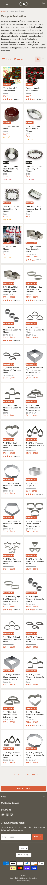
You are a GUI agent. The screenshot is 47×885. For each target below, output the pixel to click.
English (22, 848)
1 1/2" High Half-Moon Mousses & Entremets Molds (33, 407)
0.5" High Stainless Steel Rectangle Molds (33, 249)
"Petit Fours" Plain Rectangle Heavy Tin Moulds (34, 208)
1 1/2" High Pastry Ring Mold (33, 484)
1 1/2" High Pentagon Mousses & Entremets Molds (12, 523)
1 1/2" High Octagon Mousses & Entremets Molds (12, 485)
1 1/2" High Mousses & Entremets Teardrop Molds (35, 445)
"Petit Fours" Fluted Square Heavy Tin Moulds (11, 208)
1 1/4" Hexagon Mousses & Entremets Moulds (35, 599)
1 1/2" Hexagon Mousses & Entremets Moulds (12, 329)
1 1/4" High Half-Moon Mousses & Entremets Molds (10, 714)
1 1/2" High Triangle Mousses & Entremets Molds (35, 561)
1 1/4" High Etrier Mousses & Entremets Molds (35, 676)
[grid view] (37, 59)
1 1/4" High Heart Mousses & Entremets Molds (35, 714)
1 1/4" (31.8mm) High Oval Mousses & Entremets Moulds (11, 599)
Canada (22, 855)
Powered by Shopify (23, 881)
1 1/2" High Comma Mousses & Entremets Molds (12, 370)
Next (34, 774)
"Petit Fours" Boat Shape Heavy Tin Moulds (33, 128)
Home (3, 11)
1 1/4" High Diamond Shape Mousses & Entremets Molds (11, 676)
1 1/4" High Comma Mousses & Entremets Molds (35, 639)
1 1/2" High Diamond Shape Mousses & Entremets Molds (34, 370)
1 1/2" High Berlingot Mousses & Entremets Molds (35, 329)
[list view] (43, 59)
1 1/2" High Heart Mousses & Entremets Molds (12, 445)
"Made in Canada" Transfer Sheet (33, 89)
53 (28, 774)
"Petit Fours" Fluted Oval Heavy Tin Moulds (33, 168)
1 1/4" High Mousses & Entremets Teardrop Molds (12, 754)
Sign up (37, 836)
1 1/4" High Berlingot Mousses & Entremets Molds (12, 639)
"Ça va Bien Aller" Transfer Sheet (10, 89)
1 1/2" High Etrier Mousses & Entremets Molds (12, 407)
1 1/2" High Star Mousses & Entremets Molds (12, 561)
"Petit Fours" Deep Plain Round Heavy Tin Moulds (10, 168)
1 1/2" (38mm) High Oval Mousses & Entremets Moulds (34, 289)
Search (23, 875)
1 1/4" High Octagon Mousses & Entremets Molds (35, 754)
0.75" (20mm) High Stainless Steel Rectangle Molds (10, 289)
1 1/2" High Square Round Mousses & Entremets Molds (33, 523)
